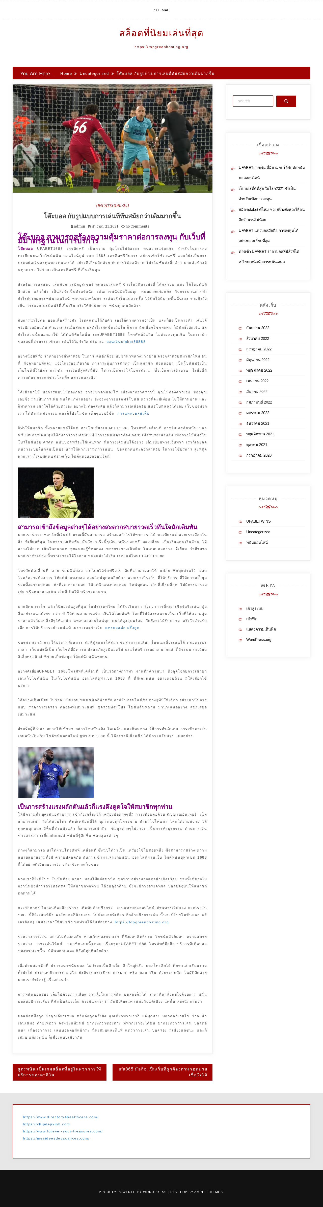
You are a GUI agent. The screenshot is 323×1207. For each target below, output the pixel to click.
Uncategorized (112, 205)
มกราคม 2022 (257, 413)
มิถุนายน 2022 (258, 359)
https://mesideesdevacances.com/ (56, 1138)
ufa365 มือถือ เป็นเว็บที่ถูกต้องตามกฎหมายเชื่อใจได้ (163, 1072)
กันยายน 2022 (257, 328)
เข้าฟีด (251, 619)
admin (79, 226)
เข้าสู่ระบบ (254, 608)
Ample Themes (208, 1192)
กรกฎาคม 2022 (259, 349)
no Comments (137, 226)
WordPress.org (258, 639)
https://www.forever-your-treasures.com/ (63, 1131)
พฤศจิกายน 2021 (260, 434)
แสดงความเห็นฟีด (261, 629)
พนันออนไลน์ (257, 542)
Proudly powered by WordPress (133, 1192)
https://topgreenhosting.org (142, 922)
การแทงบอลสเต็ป (133, 413)
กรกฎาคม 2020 (259, 455)
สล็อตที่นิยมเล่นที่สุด (161, 33)
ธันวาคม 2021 (257, 423)
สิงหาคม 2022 (257, 338)
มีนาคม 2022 (256, 391)
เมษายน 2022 (257, 381)
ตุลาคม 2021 (256, 444)
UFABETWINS (258, 521)
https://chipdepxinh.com (46, 1124)
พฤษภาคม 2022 (259, 370)
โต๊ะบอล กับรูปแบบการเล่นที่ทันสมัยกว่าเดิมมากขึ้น (112, 216)
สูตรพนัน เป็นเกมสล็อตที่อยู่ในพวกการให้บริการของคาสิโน (59, 1072)
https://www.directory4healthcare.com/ (61, 1117)
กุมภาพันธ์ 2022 (259, 402)
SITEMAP (161, 10)
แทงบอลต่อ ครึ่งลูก (122, 628)
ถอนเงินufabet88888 (126, 342)
